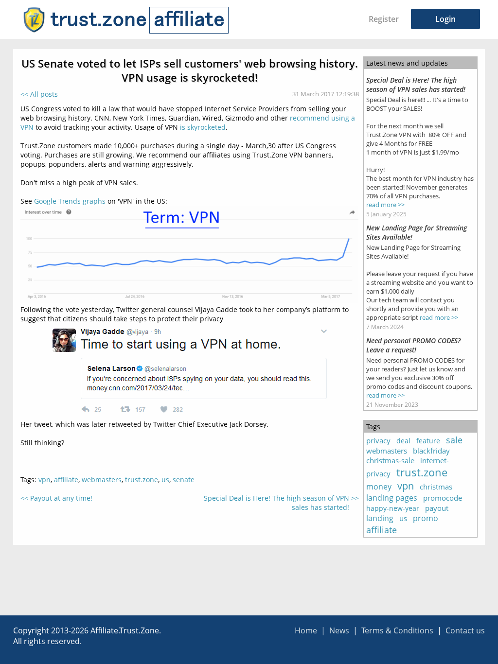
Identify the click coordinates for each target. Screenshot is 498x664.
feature (428, 440)
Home (306, 630)
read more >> (385, 204)
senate (184, 479)
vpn (44, 479)
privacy (378, 440)
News (339, 630)
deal (403, 440)
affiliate (66, 479)
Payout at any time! (61, 498)
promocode (442, 498)
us (165, 479)
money (378, 486)
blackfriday (431, 450)
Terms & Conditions (397, 630)
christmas (436, 486)
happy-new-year (392, 508)
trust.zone (141, 479)
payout (436, 508)
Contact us (465, 630)
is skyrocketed (203, 127)
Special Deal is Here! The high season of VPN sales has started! (276, 502)
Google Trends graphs (70, 201)
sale (454, 440)
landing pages (391, 497)
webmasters (102, 479)
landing (379, 518)
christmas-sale (390, 460)
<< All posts (39, 94)
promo (425, 518)
